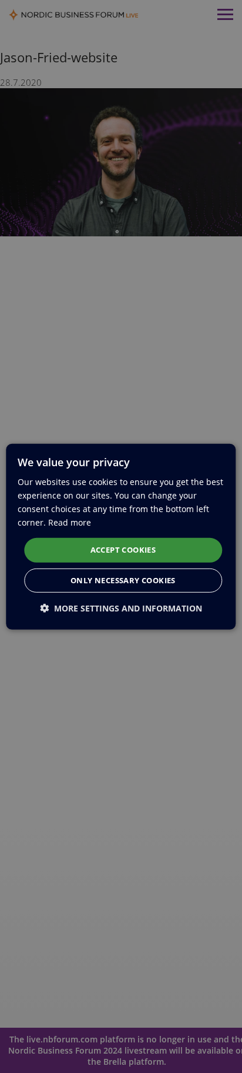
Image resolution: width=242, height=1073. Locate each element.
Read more (69, 522)
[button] (121, 608)
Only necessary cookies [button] (123, 580)
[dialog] (121, 536)
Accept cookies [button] (123, 549)
